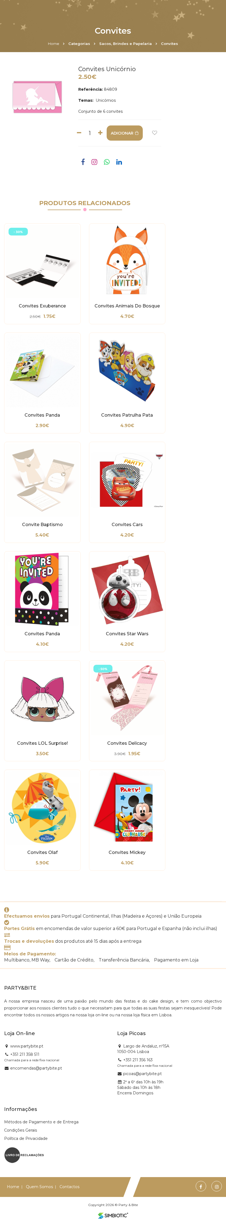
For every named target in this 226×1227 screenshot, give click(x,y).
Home (53, 43)
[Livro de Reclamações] (24, 1154)
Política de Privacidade (26, 1138)
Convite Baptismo (42, 524)
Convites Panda (42, 415)
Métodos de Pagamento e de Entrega (41, 1121)
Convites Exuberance (42, 306)
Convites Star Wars (127, 633)
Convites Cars (127, 524)
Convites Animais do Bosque (127, 306)
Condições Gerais (20, 1130)
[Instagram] (217, 1187)
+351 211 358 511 (24, 1054)
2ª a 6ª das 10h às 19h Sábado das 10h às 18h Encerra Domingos (140, 1087)
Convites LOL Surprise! (42, 743)
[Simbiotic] (113, 1216)
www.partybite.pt (26, 1046)
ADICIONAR (122, 133)
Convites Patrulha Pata (127, 415)
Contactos (69, 1186)
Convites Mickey (127, 852)
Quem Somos (39, 1186)
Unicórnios (105, 100)
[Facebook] (200, 1187)
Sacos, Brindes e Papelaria (125, 43)
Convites (169, 43)
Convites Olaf (42, 852)
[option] (37, 96)
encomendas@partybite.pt (36, 1068)
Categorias (79, 43)
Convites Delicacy (127, 743)
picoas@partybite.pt (142, 1073)
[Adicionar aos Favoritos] (154, 133)
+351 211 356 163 (138, 1059)
